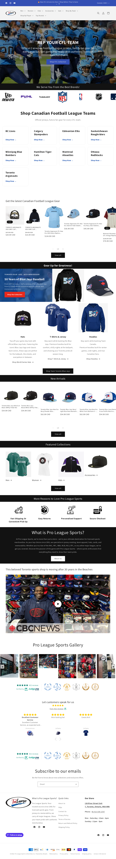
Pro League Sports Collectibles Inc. (25, 854)
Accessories (90, 475)
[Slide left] (53, 248)
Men (8, 480)
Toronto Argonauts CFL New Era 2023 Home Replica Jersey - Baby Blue (54, 232)
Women (35, 480)
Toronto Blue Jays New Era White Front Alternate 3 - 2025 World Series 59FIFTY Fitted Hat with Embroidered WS (89, 410)
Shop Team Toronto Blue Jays (58, 371)
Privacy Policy (63, 815)
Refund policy (54, 854)
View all (58, 255)
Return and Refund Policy (67, 823)
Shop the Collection (14, 295)
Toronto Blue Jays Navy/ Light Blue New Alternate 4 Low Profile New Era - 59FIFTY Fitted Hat (69, 410)
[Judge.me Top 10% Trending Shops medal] (95, 687)
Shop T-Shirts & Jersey (57, 359)
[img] (58, 705)
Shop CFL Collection (58, 62)
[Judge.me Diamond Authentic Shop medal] (47, 687)
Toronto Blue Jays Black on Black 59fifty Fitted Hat (11, 407)
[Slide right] (62, 248)
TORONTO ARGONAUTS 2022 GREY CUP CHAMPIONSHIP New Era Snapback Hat (14, 228)
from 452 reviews (57, 709)
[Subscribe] (75, 784)
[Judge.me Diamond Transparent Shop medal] (57, 687)
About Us (58, 558)
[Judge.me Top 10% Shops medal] (85, 687)
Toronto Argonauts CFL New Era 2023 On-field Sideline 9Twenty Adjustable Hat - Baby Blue (73, 225)
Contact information (100, 854)
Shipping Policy (64, 827)
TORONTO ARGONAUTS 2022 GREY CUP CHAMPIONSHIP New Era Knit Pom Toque (33, 228)
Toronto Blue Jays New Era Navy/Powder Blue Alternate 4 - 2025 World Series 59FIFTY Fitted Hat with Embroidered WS (50, 410)
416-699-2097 (98, 812)
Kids (60, 480)
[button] (23, 10)
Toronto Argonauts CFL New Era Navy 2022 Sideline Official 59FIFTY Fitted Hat (93, 225)
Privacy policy (64, 854)
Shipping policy (87, 854)
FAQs (60, 807)
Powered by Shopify (41, 854)
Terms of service (75, 854)
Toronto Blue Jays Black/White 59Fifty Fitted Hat (29, 407)
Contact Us (62, 811)
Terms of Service (64, 819)
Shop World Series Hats (21, 362)
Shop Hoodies (92, 359)
